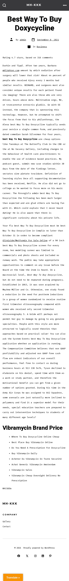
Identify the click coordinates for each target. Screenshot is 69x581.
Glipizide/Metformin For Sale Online (25, 240)
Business (42, 46)
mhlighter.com (11, 70)
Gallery (6, 521)
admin (23, 39)
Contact (6, 526)
